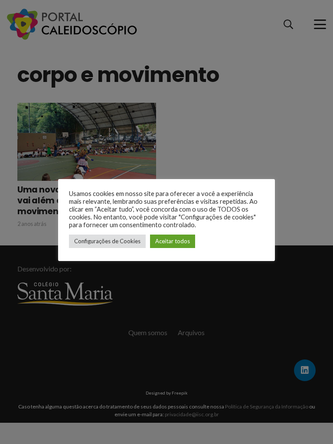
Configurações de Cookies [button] (107, 241)
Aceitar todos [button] (172, 241)
